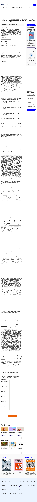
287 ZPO (10, 186)
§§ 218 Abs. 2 (18, 361)
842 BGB (12, 269)
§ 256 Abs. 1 (9, 39)
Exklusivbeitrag (3, 435)
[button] (34, 5)
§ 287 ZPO (8, 223)
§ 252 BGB (5, 195)
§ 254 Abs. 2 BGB (10, 286)
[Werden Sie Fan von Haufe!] (19, 486)
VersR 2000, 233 (9, 204)
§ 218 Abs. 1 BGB (7, 361)
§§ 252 (10, 269)
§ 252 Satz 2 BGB (7, 156)
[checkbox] (27, 104)
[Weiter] (23, 438)
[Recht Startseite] (2, 5)
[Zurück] (21, 438)
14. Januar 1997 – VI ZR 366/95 (9, 258)
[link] (2, 7)
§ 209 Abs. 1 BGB (4, 326)
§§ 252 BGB (7, 186)
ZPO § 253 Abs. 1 (4, 39)
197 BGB (2, 362)
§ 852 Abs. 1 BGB (11, 165)
